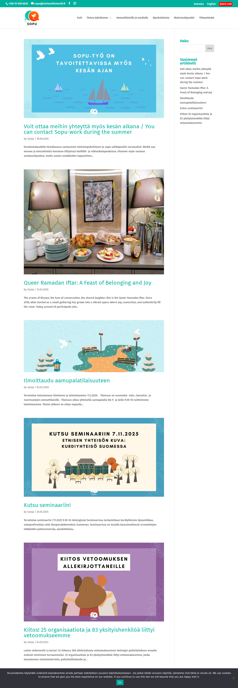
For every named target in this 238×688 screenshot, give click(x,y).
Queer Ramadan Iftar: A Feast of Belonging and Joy (87, 282)
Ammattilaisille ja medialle (132, 18)
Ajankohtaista (161, 18)
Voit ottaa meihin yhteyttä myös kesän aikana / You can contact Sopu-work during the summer (89, 129)
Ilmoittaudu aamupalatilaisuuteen (67, 380)
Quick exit (226, 4)
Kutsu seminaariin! (47, 505)
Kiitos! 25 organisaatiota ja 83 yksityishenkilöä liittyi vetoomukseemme (89, 632)
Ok (120, 682)
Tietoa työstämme (97, 18)
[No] (233, 678)
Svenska (199, 4)
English (211, 4)
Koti (79, 18)
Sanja (30, 138)
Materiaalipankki (184, 18)
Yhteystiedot (206, 18)
